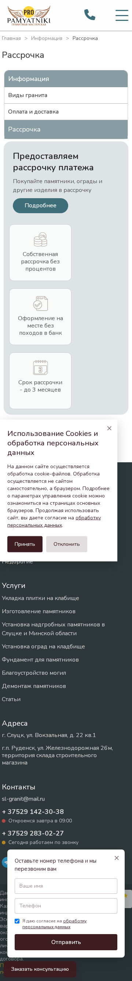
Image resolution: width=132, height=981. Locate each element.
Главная (11, 38)
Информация (46, 38)
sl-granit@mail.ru (23, 799)
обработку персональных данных (54, 924)
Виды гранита (27, 95)
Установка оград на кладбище (43, 647)
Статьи (11, 699)
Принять (25, 544)
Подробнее (40, 205)
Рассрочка (24, 129)
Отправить (66, 942)
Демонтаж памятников (34, 686)
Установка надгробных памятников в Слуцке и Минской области (53, 629)
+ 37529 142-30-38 (33, 811)
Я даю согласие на (54, 924)
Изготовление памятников (39, 611)
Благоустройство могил (34, 673)
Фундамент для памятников (40, 660)
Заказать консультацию (40, 969)
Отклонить (67, 544)
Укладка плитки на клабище (40, 598)
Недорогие (17, 562)
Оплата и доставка (33, 112)
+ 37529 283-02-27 (33, 833)
